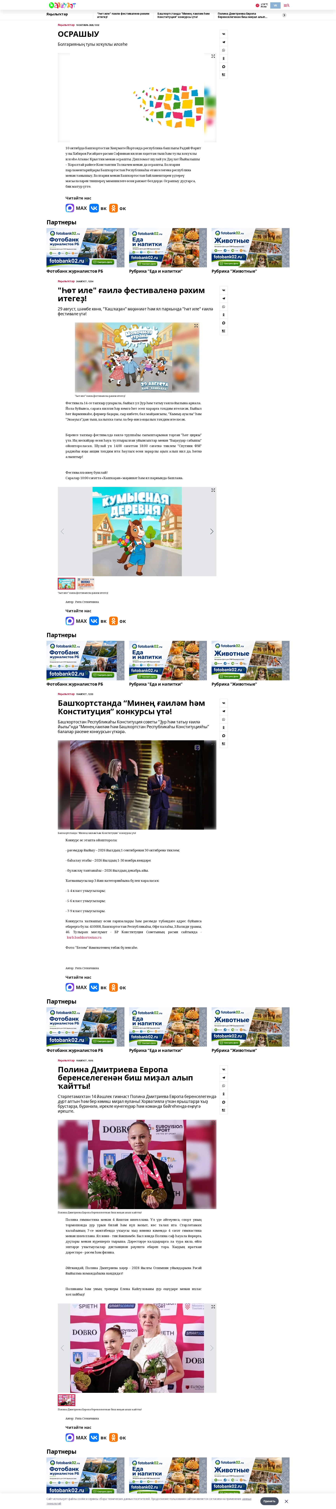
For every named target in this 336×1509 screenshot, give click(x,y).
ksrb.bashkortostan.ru (84, 937)
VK (275, 5)
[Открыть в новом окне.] (76, 208)
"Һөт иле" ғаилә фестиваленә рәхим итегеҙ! (123, 15)
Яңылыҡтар (57, 14)
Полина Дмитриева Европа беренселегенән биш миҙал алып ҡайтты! (241, 15)
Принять (269, 1501)
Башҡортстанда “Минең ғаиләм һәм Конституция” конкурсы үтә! (184, 15)
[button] (211, 531)
